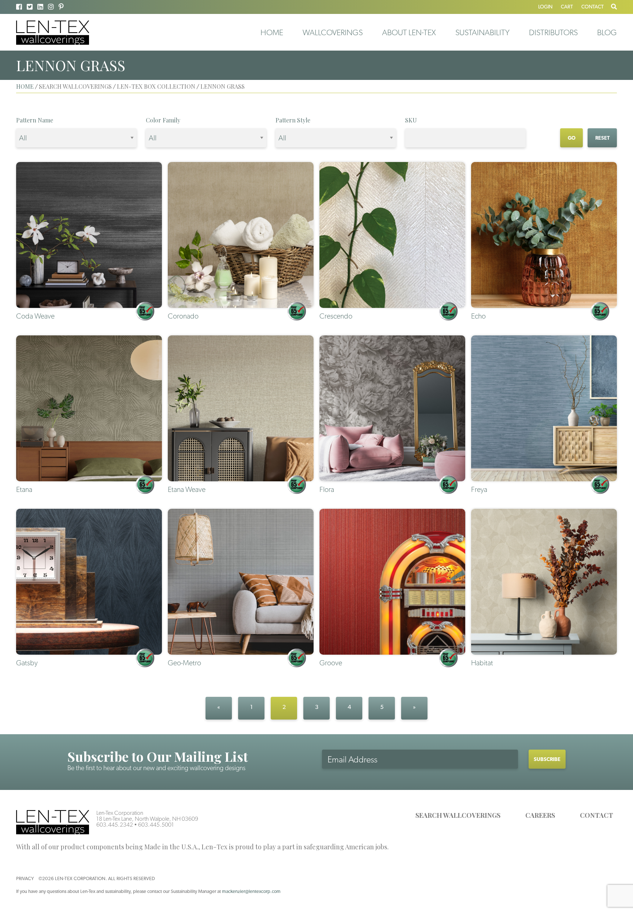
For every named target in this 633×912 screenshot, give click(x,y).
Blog (607, 32)
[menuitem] (271, 32)
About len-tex (409, 32)
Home (271, 32)
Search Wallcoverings (457, 815)
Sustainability (482, 32)
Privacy (25, 878)
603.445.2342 (114, 824)
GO (571, 138)
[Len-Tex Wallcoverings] (52, 32)
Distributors (553, 32)
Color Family (163, 120)
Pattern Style (292, 120)
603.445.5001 (156, 824)
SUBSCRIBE (547, 759)
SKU (411, 120)
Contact (592, 7)
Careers (540, 815)
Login (545, 7)
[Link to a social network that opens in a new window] (19, 7)
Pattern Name (34, 120)
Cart (567, 7)
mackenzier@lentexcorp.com (251, 891)
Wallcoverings (333, 32)
